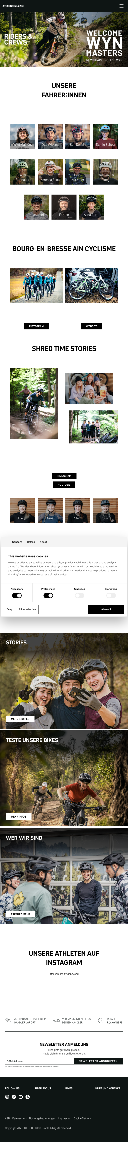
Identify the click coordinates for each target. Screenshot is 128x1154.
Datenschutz (19, 1118)
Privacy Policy (38, 1066)
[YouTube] (21, 1097)
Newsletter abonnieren (98, 1061)
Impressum (64, 1118)
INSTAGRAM (36, 326)
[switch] (48, 596)
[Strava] (28, 1097)
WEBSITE (91, 326)
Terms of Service (50, 1066)
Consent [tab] (17, 542)
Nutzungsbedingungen (42, 1118)
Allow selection (27, 609)
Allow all (106, 609)
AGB (7, 1118)
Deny (9, 609)
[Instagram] (7, 1097)
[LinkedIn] (14, 1097)
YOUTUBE (64, 484)
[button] (122, 6)
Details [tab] (31, 542)
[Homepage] (13, 6)
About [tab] (43, 542)
